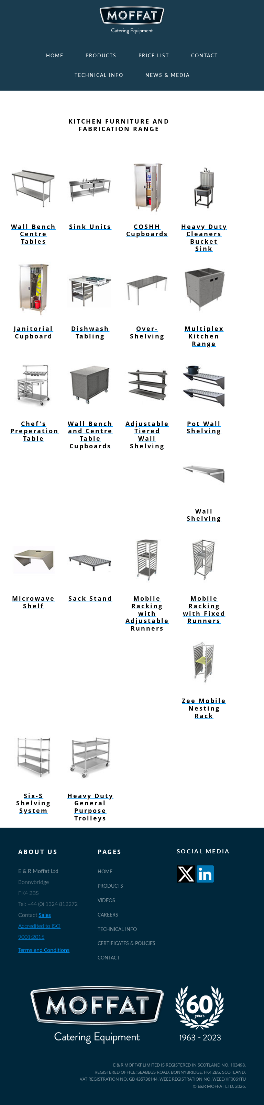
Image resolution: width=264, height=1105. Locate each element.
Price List (154, 56)
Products (101, 56)
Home (55, 56)
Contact (204, 56)
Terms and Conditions (43, 949)
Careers (108, 915)
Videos (106, 900)
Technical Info (99, 75)
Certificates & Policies (126, 943)
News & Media (167, 75)
